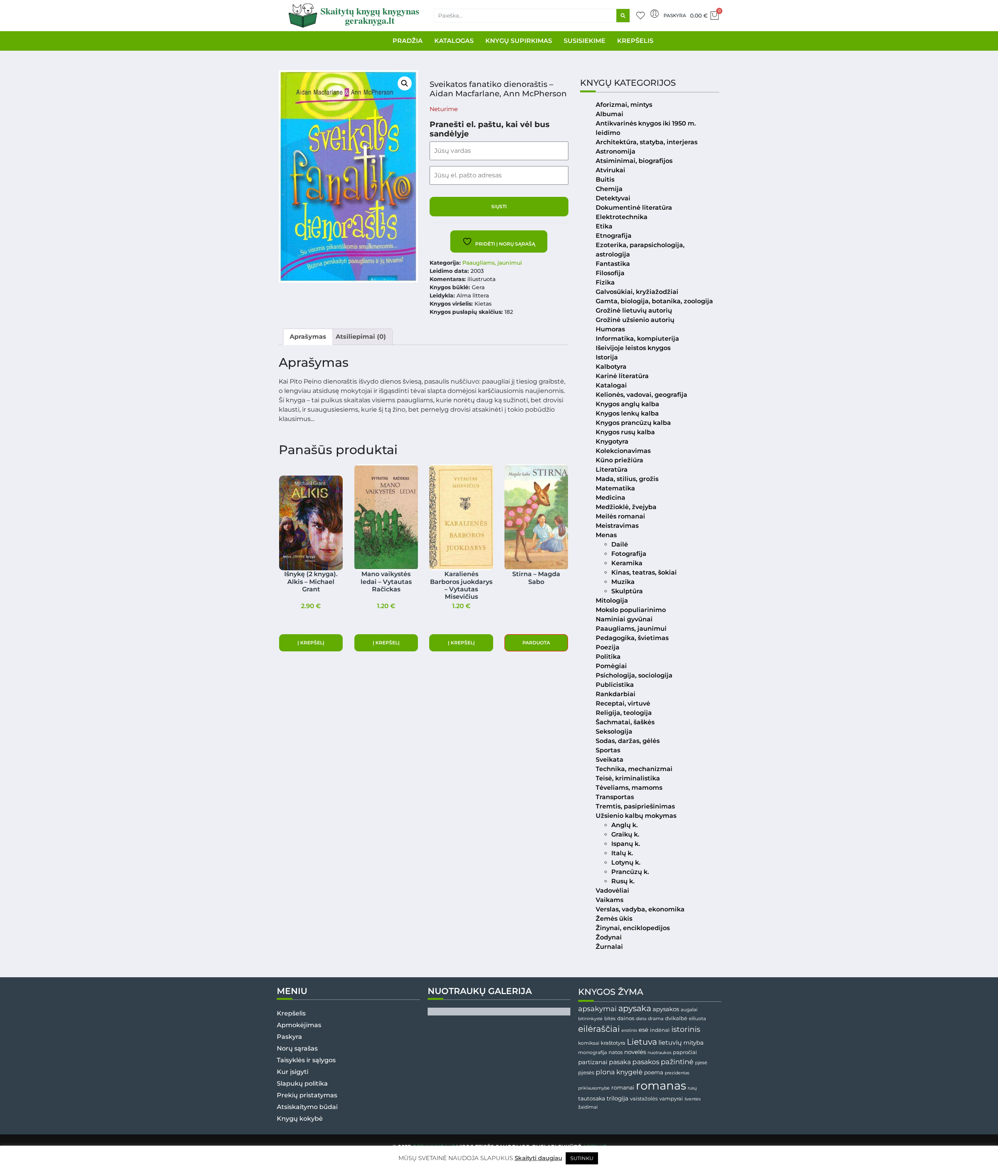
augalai (689, 1009)
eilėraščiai (599, 1029)
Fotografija (628, 553)
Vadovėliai (612, 890)
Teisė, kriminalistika (628, 778)
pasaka (620, 1062)
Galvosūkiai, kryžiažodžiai (637, 291)
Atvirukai (610, 170)
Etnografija (614, 235)
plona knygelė (619, 1072)
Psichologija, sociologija (634, 675)
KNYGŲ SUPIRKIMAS (518, 40)
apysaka (634, 1008)
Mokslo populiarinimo (631, 610)
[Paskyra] (654, 14)
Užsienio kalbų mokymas (636, 815)
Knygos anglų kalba (627, 404)
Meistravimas (617, 525)
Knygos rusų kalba (625, 432)
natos (616, 1052)
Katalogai (611, 385)
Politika (608, 656)
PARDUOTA (536, 643)
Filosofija (610, 273)
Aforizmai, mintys (624, 104)
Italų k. (622, 853)
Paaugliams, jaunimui (492, 262)
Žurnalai (609, 946)
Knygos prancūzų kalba (633, 422)
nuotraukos (659, 1052)
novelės (635, 1052)
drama (656, 1018)
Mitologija (612, 600)
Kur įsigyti (292, 1071)
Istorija (607, 357)
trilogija (617, 1098)
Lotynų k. (626, 862)
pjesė (701, 1062)
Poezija (607, 647)
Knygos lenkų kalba (627, 413)
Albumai (609, 114)
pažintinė (677, 1061)
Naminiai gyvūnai (624, 619)
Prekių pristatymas (307, 1095)
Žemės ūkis (614, 918)
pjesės (586, 1072)
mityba (693, 1042)
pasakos (645, 1062)
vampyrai (671, 1098)
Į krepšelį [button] (310, 643)
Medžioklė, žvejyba (626, 507)
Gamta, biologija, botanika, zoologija (654, 301)
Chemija (609, 189)
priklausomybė (594, 1088)
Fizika (605, 282)
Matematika (615, 488)
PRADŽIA (408, 40)
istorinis (685, 1029)
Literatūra (612, 469)
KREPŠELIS (635, 40)
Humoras (610, 329)
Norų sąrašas (297, 1048)
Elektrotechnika (622, 217)
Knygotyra (612, 441)
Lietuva (642, 1042)
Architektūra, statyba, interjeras (646, 142)
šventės (693, 1099)
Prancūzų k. (630, 872)
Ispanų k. (625, 843)
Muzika (623, 582)
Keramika (626, 563)
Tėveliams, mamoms (629, 787)
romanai (622, 1087)
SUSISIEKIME (584, 40)
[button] (405, 83)
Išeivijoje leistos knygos (633, 348)
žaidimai (588, 1107)
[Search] (623, 15)
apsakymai (597, 1008)
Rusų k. (623, 881)
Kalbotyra (611, 366)
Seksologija (614, 731)
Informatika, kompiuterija (637, 338)
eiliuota (697, 1018)
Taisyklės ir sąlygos (306, 1060)
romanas (661, 1085)
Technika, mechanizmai (634, 769)
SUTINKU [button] (581, 1158)
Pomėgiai (611, 666)
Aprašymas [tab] (308, 336)
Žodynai (609, 937)
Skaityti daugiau (538, 1158)
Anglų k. (624, 825)
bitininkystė (590, 1018)
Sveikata (609, 759)
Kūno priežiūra (619, 460)
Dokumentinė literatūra (634, 207)
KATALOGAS (454, 40)
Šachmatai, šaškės (625, 722)
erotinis (629, 1030)
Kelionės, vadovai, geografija (641, 394)
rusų (692, 1088)
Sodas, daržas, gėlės (628, 741)
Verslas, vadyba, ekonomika (640, 909)
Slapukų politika (302, 1083)
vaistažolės (644, 1098)
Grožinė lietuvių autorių (634, 310)
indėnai (660, 1030)
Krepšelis (291, 1013)
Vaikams (609, 900)
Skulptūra (627, 591)
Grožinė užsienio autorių (635, 320)
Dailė (619, 544)
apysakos (666, 1009)
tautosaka (591, 1098)
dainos (625, 1018)
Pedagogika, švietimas (632, 638)
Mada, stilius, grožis (627, 479)
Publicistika (615, 684)
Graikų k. (625, 834)
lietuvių (670, 1042)
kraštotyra (613, 1043)
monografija (592, 1052)
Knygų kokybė (300, 1118)
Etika (604, 226)
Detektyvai (613, 198)
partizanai (592, 1062)
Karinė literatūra (622, 376)
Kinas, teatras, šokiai (644, 572)
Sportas (608, 750)
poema (653, 1072)
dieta (641, 1018)
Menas (606, 535)
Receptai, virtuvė (623, 703)
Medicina (610, 497)
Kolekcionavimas (623, 451)
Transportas (615, 797)
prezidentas (677, 1072)
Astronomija (615, 151)
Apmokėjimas (299, 1025)
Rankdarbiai (615, 694)
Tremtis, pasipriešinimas (635, 806)
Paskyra (675, 15)
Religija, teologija (624, 712)
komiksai (588, 1043)
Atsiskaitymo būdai (307, 1107)
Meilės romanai (620, 516)
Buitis (605, 179)
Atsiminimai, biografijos (634, 161)
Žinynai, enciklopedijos (633, 928)
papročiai (685, 1052)
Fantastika (613, 263)
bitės (610, 1018)
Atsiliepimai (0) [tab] (361, 336)
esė (643, 1029)
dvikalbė (676, 1018)
